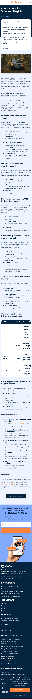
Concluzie (6, 48)
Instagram (4, 606)
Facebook (4, 608)
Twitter (3, 603)
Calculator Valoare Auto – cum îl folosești (15, 27)
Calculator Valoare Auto (8, 85)
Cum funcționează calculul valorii (12, 25)
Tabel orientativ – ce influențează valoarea (15, 39)
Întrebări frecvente (8, 46)
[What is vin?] (2, 525)
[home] (16, 2)
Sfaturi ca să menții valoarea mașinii (13, 37)
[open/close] (2, 2)
